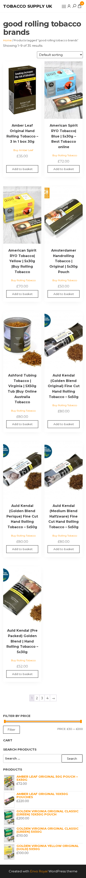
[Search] (74, 6)
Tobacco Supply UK (27, 6)
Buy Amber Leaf (23, 150)
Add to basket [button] (22, 169)
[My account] (69, 6)
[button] (64, 6)
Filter (11, 730)
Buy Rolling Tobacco (64, 155)
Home (7, 40)
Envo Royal (39, 871)
